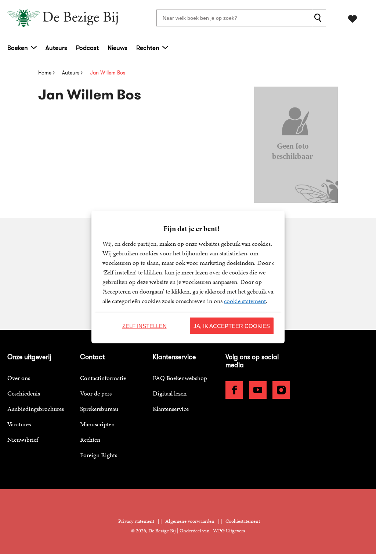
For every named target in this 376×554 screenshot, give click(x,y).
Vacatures (19, 424)
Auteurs (56, 47)
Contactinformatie (103, 377)
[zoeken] (319, 18)
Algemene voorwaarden (189, 521)
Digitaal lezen (170, 393)
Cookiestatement (242, 521)
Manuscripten (97, 424)
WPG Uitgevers (229, 530)
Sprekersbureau (99, 408)
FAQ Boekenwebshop (180, 377)
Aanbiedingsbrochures (35, 408)
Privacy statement (136, 521)
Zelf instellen (144, 325)
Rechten (147, 47)
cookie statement (245, 300)
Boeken (17, 47)
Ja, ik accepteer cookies (232, 325)
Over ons (18, 377)
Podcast (87, 47)
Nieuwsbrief (22, 439)
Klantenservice (171, 408)
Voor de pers (96, 393)
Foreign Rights (98, 455)
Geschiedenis (23, 393)
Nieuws (117, 47)
